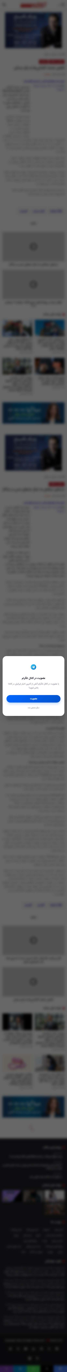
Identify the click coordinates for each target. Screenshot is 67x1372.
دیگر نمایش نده (33, 707)
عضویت (33, 699)
